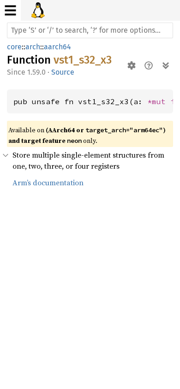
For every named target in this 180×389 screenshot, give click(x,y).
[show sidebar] (10, 10)
